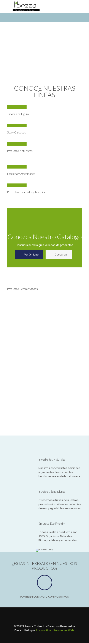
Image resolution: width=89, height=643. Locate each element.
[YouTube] (50, 636)
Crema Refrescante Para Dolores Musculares (16, 331)
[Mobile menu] (6, 6)
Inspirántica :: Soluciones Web (55, 630)
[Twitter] (44, 636)
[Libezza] (28, 6)
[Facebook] (39, 636)
